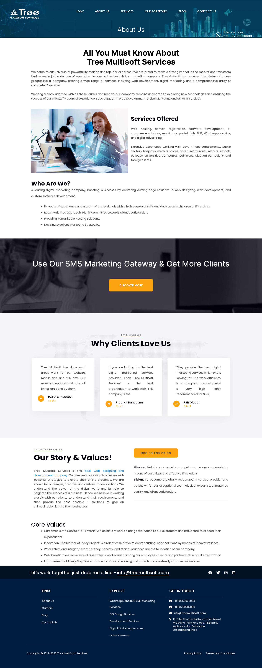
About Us (102, 11)
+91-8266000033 (238, 36)
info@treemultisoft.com (143, 573)
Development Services (125, 621)
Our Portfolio (156, 11)
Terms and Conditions (220, 653)
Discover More (131, 285)
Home (80, 11)
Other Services (119, 635)
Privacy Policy (193, 653)
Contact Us (206, 11)
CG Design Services (122, 614)
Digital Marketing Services (126, 628)
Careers (47, 608)
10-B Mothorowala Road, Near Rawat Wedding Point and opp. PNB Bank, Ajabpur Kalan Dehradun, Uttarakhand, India (197, 624)
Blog (182, 11)
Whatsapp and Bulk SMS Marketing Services (132, 604)
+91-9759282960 (184, 607)
